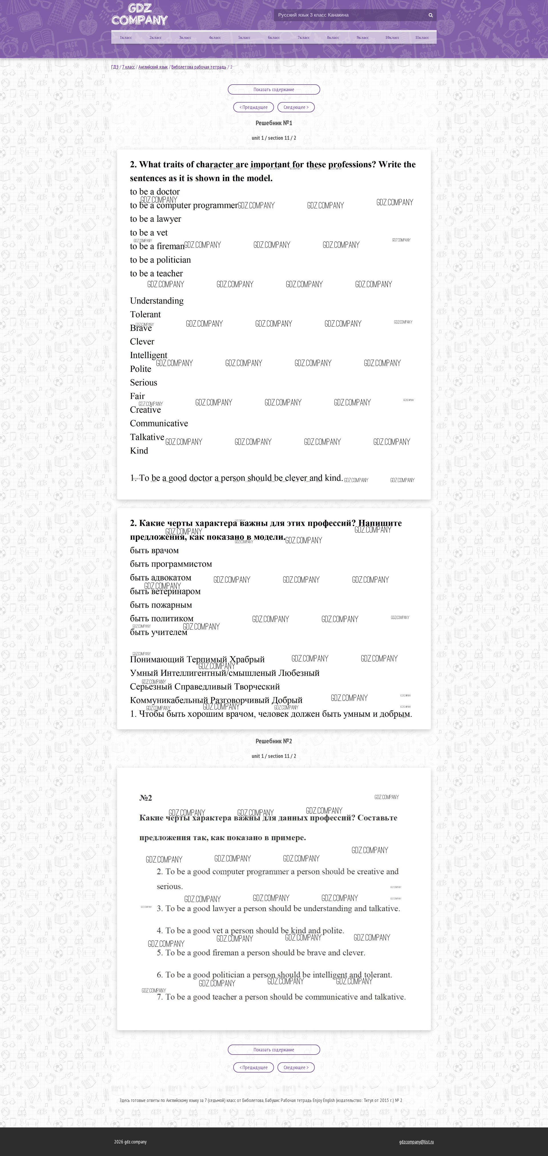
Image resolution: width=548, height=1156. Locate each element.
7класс (304, 37)
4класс (215, 37)
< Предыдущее (253, 107)
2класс (156, 37)
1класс (126, 37)
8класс (333, 37)
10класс (392, 37)
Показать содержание (274, 89)
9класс (363, 37)
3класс (185, 37)
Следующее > (296, 107)
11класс (422, 37)
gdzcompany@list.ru (416, 1142)
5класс (244, 37)
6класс (274, 37)
